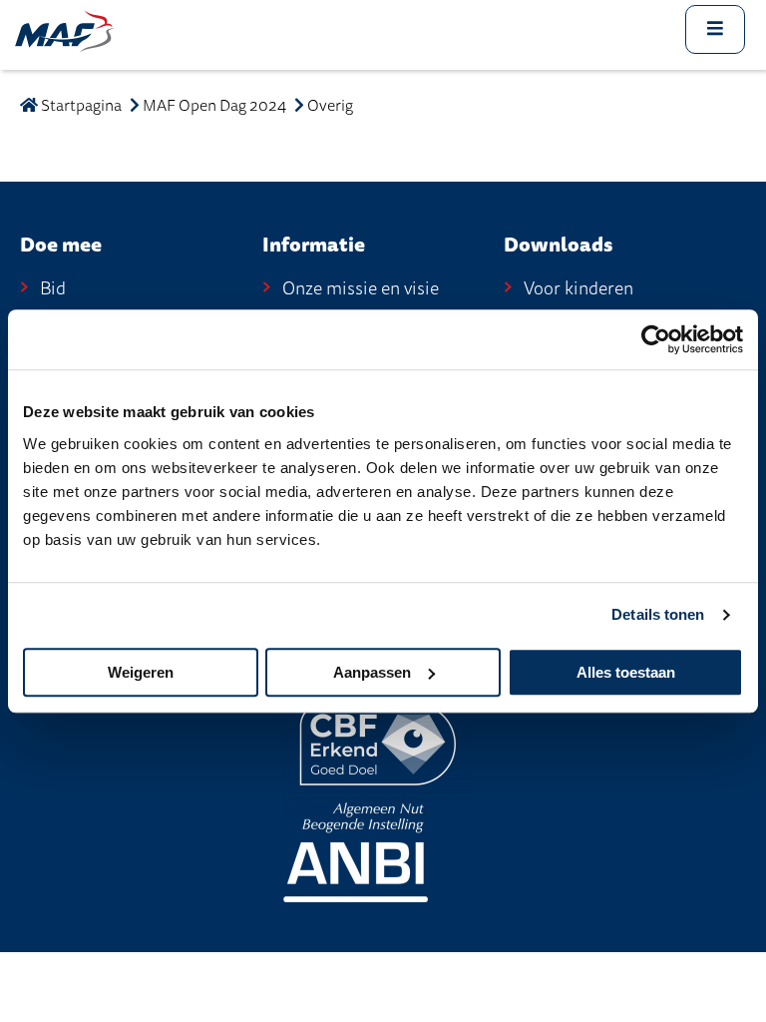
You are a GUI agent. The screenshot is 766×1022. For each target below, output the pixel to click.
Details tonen (657, 614)
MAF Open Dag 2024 (214, 106)
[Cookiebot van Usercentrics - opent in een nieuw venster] (656, 339)
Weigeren (141, 672)
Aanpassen (372, 672)
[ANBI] (355, 850)
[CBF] (378, 743)
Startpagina (80, 106)
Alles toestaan (625, 672)
